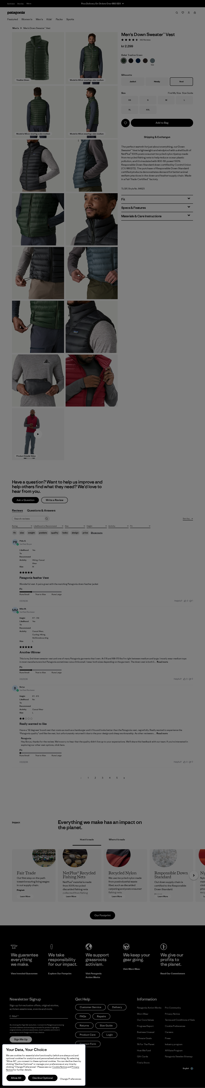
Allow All (16, 1078)
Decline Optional (43, 1078)
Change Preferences (70, 1078)
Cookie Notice (59, 1066)
